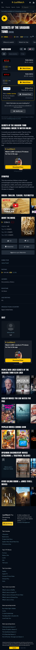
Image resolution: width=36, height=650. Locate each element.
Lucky (4, 558)
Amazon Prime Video (8, 576)
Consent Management (23, 522)
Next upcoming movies (9, 605)
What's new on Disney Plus (10, 597)
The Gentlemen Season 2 (9, 632)
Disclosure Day (6, 544)
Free (22, 54)
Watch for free (23, 42)
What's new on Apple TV (9, 592)
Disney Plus (5, 578)
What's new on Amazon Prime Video (12, 595)
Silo (3, 560)
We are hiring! (7, 523)
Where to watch (8, 42)
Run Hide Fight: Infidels (9, 608)
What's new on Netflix (8, 590)
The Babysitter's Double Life (10, 616)
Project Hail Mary (7, 539)
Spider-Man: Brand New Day (10, 541)
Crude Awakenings (7, 613)
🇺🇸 (30, 49)
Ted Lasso (5, 562)
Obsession (5, 534)
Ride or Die (5, 555)
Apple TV (5, 574)
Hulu (3, 581)
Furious (4, 553)
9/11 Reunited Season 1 (9, 634)
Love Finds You (6, 618)
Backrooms (5, 536)
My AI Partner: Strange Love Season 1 (13, 637)
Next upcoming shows (8, 624)
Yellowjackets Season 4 (8, 627)
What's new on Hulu (8, 599)
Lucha (4, 611)
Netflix (4, 571)
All (4, 54)
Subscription (13, 54)
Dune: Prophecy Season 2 (9, 629)
